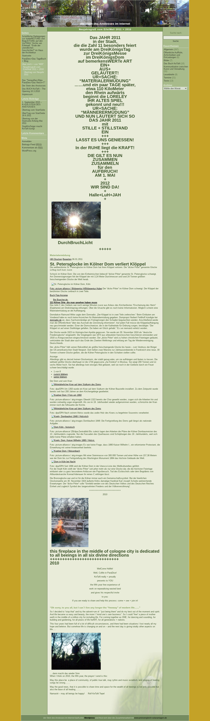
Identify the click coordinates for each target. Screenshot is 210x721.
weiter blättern (60, 377)
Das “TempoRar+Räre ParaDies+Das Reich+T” (33, 81)
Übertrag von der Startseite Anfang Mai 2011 (32, 121)
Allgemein (168, 49)
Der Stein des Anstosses (34, 86)
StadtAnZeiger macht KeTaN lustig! (32, 127)
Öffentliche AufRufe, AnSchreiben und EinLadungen (173, 54)
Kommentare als (32, 148)
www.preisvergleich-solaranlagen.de (150, 718)
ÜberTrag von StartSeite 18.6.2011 (33, 114)
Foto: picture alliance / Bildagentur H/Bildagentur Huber (76, 288)
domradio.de (56, 320)
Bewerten (67, 259)
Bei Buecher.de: (73, 301)
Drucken (58, 259)
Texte (166, 80)
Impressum (27, 94)
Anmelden (27, 141)
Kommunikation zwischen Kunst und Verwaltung (176, 67)
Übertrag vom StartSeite (33, 110)
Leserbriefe (169, 74)
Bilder (166, 60)
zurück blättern (61, 374)
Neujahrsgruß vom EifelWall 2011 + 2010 (33, 68)
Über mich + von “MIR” (33, 64)
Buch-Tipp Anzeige (59, 295)
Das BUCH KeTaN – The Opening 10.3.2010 (33, 90)
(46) (52, 259)
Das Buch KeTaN (172, 63)
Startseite (26, 56)
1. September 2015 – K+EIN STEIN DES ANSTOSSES (32, 104)
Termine (167, 77)
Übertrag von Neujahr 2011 (34, 73)
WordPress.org (29, 151)
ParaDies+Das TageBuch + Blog (34, 60)
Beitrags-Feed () (32, 144)
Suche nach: (176, 33)
